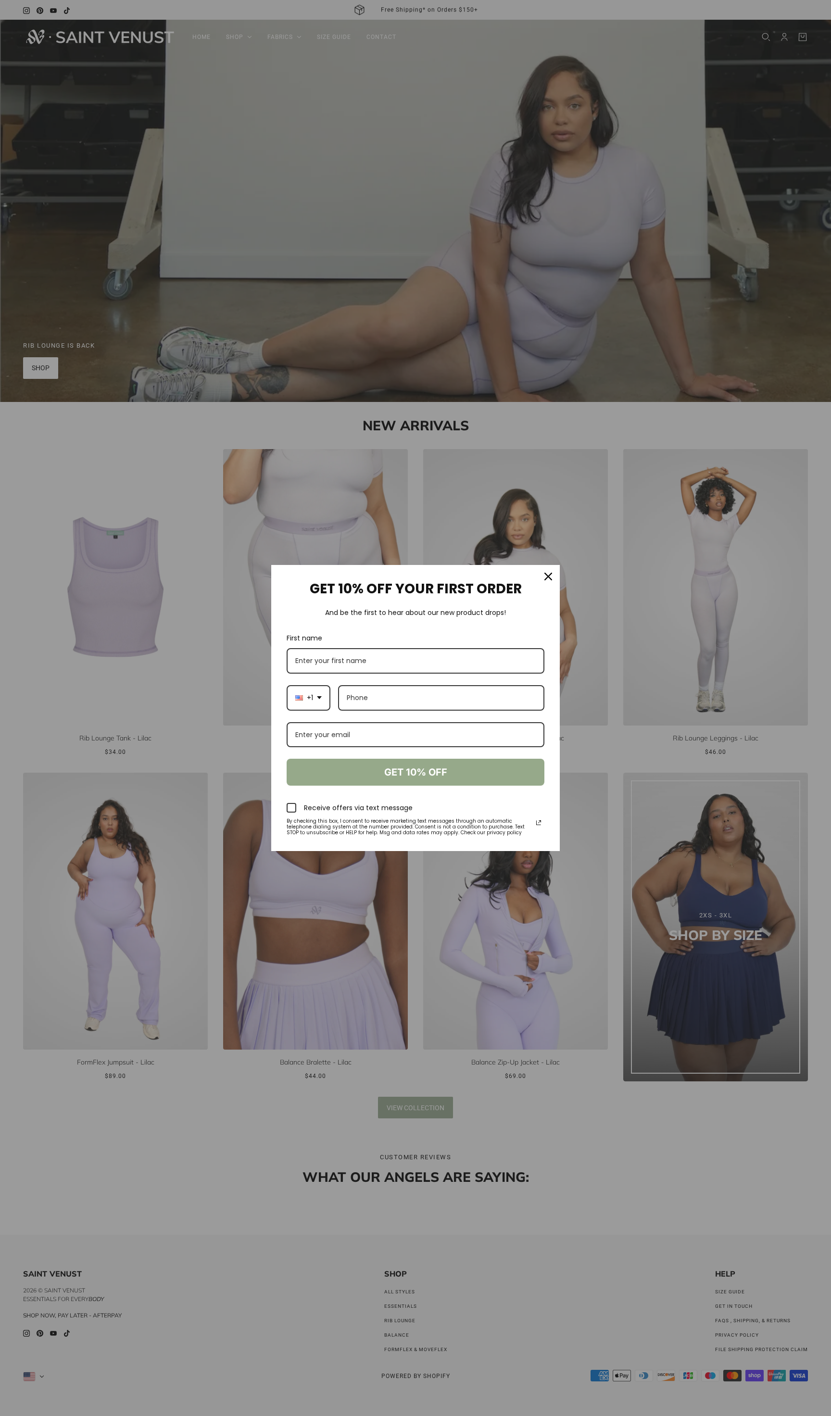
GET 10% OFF (415, 772)
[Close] (548, 576)
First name (304, 638)
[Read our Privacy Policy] (538, 822)
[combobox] (308, 698)
